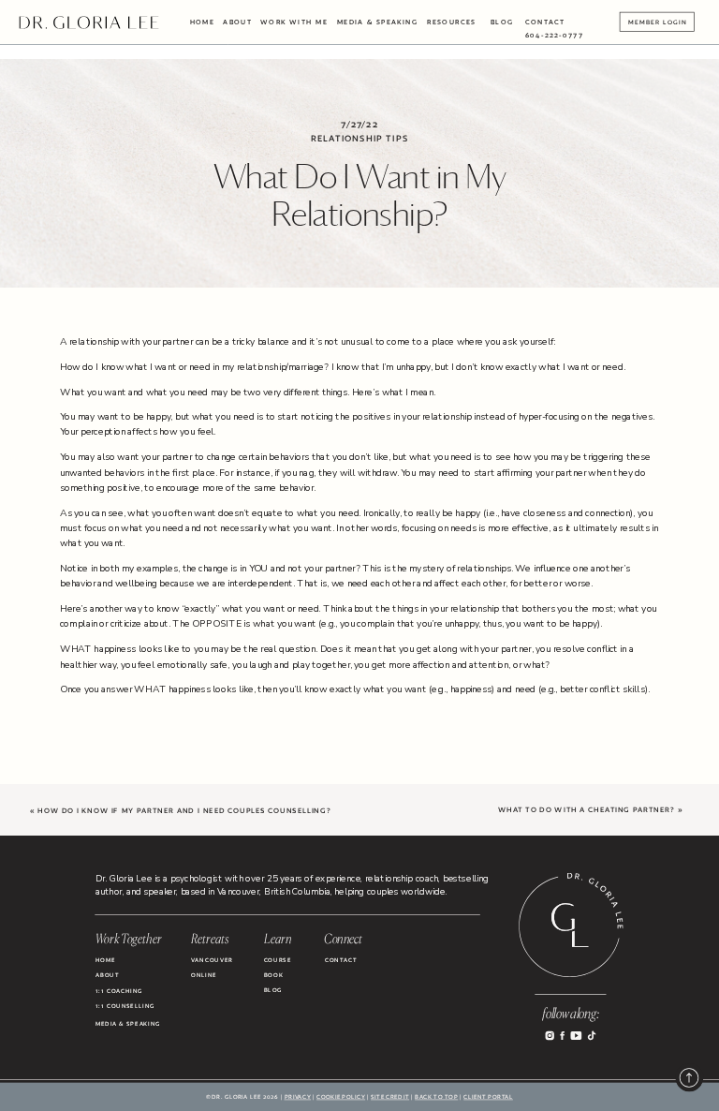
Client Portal (488, 1097)
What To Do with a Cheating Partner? (586, 810)
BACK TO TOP (436, 1097)
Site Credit (390, 1097)
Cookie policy (340, 1097)
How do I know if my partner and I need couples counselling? (183, 811)
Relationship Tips (359, 138)
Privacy (298, 1097)
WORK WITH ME (294, 22)
